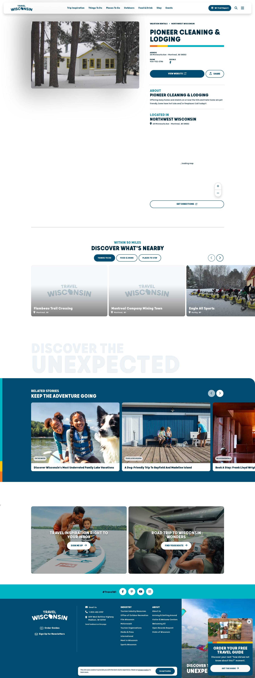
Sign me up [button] (77, 545)
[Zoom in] (218, 186)
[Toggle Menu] (241, 8)
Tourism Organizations (131, 628)
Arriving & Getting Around (164, 615)
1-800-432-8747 (96, 612)
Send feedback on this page (95, 624)
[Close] (249, 621)
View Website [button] (175, 73)
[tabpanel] (127, 285)
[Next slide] (219, 258)
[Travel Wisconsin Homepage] (21, 8)
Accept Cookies (165, 671)
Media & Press (127, 632)
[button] (219, 8)
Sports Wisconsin (129, 644)
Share (216, 73)
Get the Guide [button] (229, 668)
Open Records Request (162, 628)
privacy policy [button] (143, 670)
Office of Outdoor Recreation (134, 615)
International (127, 636)
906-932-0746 (156, 61)
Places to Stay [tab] (149, 258)
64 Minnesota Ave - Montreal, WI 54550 (168, 54)
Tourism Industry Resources (133, 611)
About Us (156, 611)
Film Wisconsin (127, 619)
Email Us (93, 607)
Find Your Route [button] (174, 545)
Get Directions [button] (185, 204)
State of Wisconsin (161, 632)
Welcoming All (159, 624)
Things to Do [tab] (104, 258)
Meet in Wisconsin (129, 640)
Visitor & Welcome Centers (164, 619)
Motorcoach (126, 624)
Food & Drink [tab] (127, 258)
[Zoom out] (218, 193)
